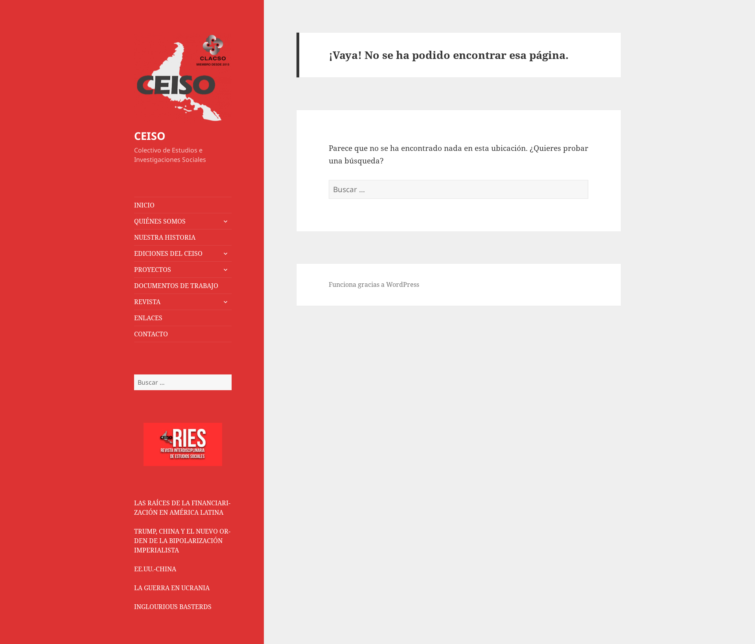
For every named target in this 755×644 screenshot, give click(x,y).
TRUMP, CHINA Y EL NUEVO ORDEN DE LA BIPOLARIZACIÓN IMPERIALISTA (182, 540)
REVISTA (147, 301)
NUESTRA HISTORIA (164, 237)
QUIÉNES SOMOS (160, 221)
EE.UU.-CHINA (155, 569)
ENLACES (148, 318)
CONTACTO (151, 334)
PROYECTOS (152, 269)
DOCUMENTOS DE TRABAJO (176, 285)
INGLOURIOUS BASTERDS (173, 606)
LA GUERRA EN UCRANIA (172, 587)
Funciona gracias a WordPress (374, 284)
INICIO (144, 205)
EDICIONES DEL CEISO (168, 253)
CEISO (149, 135)
